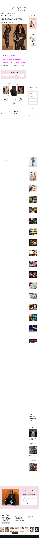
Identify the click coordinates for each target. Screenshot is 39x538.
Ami (22, 65)
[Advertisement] (33, 66)
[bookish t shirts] (33, 213)
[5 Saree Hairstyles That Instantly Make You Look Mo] (33, 416)
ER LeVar (16, 516)
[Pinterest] (7, 522)
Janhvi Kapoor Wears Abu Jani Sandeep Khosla (12, 59)
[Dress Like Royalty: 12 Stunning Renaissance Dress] (36, 416)
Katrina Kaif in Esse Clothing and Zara (10, 58)
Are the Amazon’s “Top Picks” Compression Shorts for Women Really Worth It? (13, 102)
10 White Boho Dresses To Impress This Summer (19, 515)
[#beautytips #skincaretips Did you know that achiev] (34, 416)
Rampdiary (19, 7)
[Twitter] (5, 522)
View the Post (33, 443)
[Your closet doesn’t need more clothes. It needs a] (29, 416)
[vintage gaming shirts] (33, 277)
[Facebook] (3, 522)
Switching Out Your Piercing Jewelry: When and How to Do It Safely (20, 99)
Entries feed (30, 515)
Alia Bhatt (19, 65)
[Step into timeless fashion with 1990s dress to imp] (35, 416)
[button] (19, 1)
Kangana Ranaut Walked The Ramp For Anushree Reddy (14, 62)
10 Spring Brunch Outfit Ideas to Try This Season (19, 521)
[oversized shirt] (33, 309)
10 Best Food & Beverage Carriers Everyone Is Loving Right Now (19, 517)
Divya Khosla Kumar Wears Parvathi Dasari (11, 60)
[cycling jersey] (33, 234)
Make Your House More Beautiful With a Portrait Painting (14, 56)
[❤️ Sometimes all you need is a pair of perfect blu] (31, 416)
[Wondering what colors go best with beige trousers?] (32, 416)
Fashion (7, 13)
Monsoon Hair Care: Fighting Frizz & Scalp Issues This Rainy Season (6, 520)
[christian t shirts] (33, 191)
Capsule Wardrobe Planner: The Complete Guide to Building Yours (6, 515)
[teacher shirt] (33, 288)
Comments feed (30, 516)
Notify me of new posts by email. (7, 156)
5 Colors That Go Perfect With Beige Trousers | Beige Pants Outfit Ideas (6, 99)
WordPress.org (30, 517)
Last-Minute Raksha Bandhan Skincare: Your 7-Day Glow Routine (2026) (6, 517)
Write (12, 535)
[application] (33, 341)
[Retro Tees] (33, 245)
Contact (16, 535)
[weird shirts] (33, 223)
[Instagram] (9, 522)
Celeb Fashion (3, 13)
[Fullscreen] (36, 342)
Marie (16, 520)
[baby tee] (33, 266)
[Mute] (35, 342)
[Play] (30, 342)
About (20, 535)
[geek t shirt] (33, 320)
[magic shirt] (33, 331)
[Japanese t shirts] (33, 202)
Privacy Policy (25, 535)
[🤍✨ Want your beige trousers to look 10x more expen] (30, 416)
